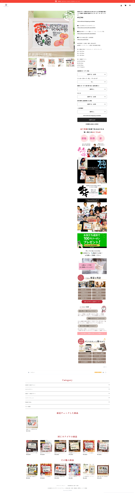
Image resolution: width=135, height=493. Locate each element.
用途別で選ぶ (28, 402)
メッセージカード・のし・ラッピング (87, 78)
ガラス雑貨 (28, 406)
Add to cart (92, 120)
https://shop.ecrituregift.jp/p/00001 (86, 27)
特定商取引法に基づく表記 (73, 485)
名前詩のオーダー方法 (83, 71)
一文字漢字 (80, 108)
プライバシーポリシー (60, 485)
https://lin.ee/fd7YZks (82, 39)
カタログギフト (29, 389)
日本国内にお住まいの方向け (92, 124)
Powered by (66, 490)
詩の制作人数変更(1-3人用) (84, 100)
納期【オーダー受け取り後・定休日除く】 (88, 85)
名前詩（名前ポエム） (30, 385)
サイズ (79, 93)
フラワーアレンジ (29, 398)
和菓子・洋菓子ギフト (30, 393)
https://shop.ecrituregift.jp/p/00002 (86, 33)
